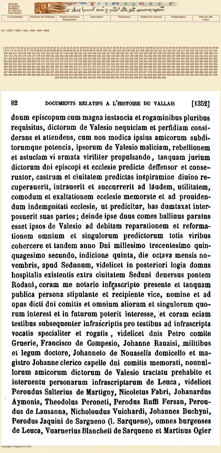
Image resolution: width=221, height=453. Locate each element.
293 (145, 61)
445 (211, 69)
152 (131, 53)
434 (159, 69)
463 (80, 72)
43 (130, 48)
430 (141, 69)
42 (127, 48)
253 (173, 58)
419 (89, 69)
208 (178, 56)
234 (85, 58)
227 (52, 58)
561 (159, 77)
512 (94, 75)
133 (43, 53)
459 (62, 72)
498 (29, 75)
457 (52, 72)
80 (38, 50)
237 (99, 58)
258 (197, 58)
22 (61, 48)
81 (41, 50)
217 (6, 58)
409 (43, 69)
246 (141, 58)
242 (122, 58)
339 (145, 64)
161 (173, 53)
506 (66, 75)
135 (52, 53)
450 (20, 72)
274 (57, 61)
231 (71, 58)
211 (192, 56)
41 (124, 48)
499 (34, 75)
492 (215, 72)
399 (211, 67)
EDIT (10, 30)
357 (15, 67)
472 (122, 72)
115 (174, 50)
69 (216, 48)
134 (48, 53)
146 (103, 53)
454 (38, 72)
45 (137, 48)
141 (80, 53)
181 (52, 56)
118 (187, 50)
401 (6, 69)
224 (38, 58)
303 (192, 61)
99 (101, 50)
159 (164, 53)
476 (141, 72)
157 (155, 53)
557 (141, 77)
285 (108, 61)
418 (85, 69)
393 (183, 67)
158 (159, 53)
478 (150, 72)
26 (74, 48)
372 (85, 67)
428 (131, 69)
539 (57, 77)
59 (183, 48)
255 (183, 58)
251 (164, 58)
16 (41, 48)
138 (66, 53)
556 (136, 77)
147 (108, 53)
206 (169, 56)
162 (178, 53)
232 (76, 58)
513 (99, 75)
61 (190, 48)
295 (155, 61)
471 (117, 72)
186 (76, 56)
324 (76, 64)
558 (145, 77)
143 (89, 53)
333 (117, 64)
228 (57, 58)
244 (131, 58)
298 (169, 61)
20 (54, 48)
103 (119, 50)
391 (173, 67)
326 (85, 64)
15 (38, 48)
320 (57, 64)
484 (178, 72)
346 (178, 64)
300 (178, 61)
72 (11, 50)
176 (29, 56)
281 (89, 61)
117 (183, 50)
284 (103, 61)
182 (57, 56)
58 (180, 48)
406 (29, 69)
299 (173, 61)
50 (154, 48)
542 (71, 77)
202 (150, 56)
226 (48, 58)
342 (159, 64)
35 (104, 48)
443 (201, 69)
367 (62, 67)
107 (138, 50)
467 (99, 72)
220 (20, 58)
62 (193, 48)
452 (29, 72)
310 (10, 64)
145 (99, 53)
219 (15, 58)
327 (89, 64)
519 (127, 75)
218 (10, 58)
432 (150, 69)
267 (24, 61)
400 (215, 67)
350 (197, 64)
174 (20, 56)
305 (201, 61)
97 (94, 50)
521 (136, 75)
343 (164, 64)
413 (62, 69)
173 (15, 56)
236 (94, 58)
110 (151, 50)
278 (76, 61)
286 (113, 61)
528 (169, 75)
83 (48, 50)
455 (43, 72)
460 (66, 72)
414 (66, 69)
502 (48, 75)
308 (215, 61)
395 (192, 67)
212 (197, 56)
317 (43, 64)
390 (169, 67)
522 (141, 75)
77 (28, 50)
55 (170, 48)
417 (80, 69)
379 (117, 67)
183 (62, 56)
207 (174, 56)
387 (155, 67)
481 (164, 72)
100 (105, 50)
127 (15, 53)
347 (183, 64)
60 (187, 48)
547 (94, 77)
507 (71, 75)
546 (89, 77)
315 (34, 64)
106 (133, 50)
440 (187, 69)
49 (150, 48)
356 (10, 67)
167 (201, 53)
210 (188, 56)
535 (201, 75)
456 (48, 72)
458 (57, 72)
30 (87, 48)
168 (206, 53)
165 (192, 53)
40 (121, 48)
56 (173, 48)
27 (78, 48)
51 (157, 48)
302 (187, 61)
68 (213, 48)
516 (113, 75)
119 (192, 50)
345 (173, 64)
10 (21, 48)
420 (94, 69)
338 (141, 64)
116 (178, 50)
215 (211, 56)
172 (10, 56)
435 (164, 69)
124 (215, 50)
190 (94, 56)
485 (183, 72)
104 (124, 50)
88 (64, 50)
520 (131, 75)
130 (29, 53)
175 (24, 56)
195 (118, 56)
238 (103, 58)
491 (211, 72)
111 (156, 50)
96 (91, 50)
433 (155, 69)
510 (85, 75)
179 (43, 56)
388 (159, 67)
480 (159, 72)
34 (101, 48)
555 (131, 77)
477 (145, 72)
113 (165, 50)
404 (20, 69)
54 (167, 48)
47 (144, 48)
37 (111, 48)
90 (71, 50)
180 (48, 56)
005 (33, 30)
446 (215, 69)
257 (192, 58)
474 (131, 72)
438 (178, 69)
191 (99, 56)
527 (164, 75)
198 (132, 56)
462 (76, 72)
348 (187, 64)
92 (78, 50)
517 (117, 75)
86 (58, 50)
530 (178, 75)
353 (211, 64)
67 (210, 48)
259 (201, 58)
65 (203, 48)
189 (90, 56)
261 (211, 58)
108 (142, 50)
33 (97, 48)
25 (71, 48)
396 (197, 67)
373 (89, 67)
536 (206, 75)
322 (66, 64)
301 (183, 61)
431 (145, 69)
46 (140, 48)
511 (90, 75)
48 (147, 48)
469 (108, 72)
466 (94, 72)
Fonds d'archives (70, 17)
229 (62, 58)
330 (103, 64)
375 (99, 67)
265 (15, 61)
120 (197, 50)
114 (169, 50)
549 (103, 77)
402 (10, 69)
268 (29, 61)
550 (108, 77)
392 (178, 67)
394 (187, 67)
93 (81, 50)
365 (52, 67)
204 (160, 56)
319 (52, 64)
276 (66, 61)
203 (155, 56)
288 (122, 61)
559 (150, 77)
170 (215, 53)
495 (15, 75)
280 (85, 61)
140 (76, 53)
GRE (18, 30)
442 (197, 69)
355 (6, 67)
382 (131, 67)
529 (173, 75)
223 (34, 58)
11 (25, 48)
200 (141, 56)
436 (169, 69)
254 (178, 58)
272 (48, 61)
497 (24, 75)
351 (201, 64)
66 (207, 48)
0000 (46, 30)
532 (187, 75)
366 (57, 67)
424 (113, 69)
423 (108, 69)
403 (15, 69)
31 (91, 48)
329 (99, 64)
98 (97, 50)
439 (183, 69)
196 (122, 56)
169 (211, 53)
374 (94, 67)
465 (89, 72)
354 (215, 64)
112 (160, 50)
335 (127, 64)
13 (31, 48)
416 (76, 69)
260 (206, 58)
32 (94, 48)
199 (136, 56)
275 (62, 61)
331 (108, 64)
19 (51, 48)
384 (141, 67)
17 (44, 48)
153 (136, 53)
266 (20, 61)
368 (66, 67)
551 (113, 77)
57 (177, 48)
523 (145, 75)
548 (99, 77)
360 (29, 67)
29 (84, 48)
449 (15, 72)
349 (192, 64)
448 (10, 72)
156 (150, 53)
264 (10, 61)
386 (150, 67)
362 (38, 67)
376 (103, 67)
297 (164, 61)
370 (76, 67)
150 (122, 53)
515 (108, 75)
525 (155, 75)
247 (145, 58)
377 (108, 67)
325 (80, 64)
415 (71, 69)
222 (29, 58)
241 (117, 58)
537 (211, 75)
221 (24, 58)
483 (173, 72)
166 (197, 53)
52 (160, 48)
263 (6, 61)
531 (183, 75)
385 (145, 67)
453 (34, 72)
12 (28, 48)
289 (127, 61)
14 (35, 48)
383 (136, 67)
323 (71, 64)
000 (39, 30)
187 (80, 56)
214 (206, 56)
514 (103, 75)
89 (68, 50)
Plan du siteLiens (206, 18)
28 (81, 48)
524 (150, 75)
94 (84, 50)
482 (169, 72)
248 (150, 58)
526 (159, 75)
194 (113, 56)
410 (48, 69)
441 (192, 69)
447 (6, 72)
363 (43, 67)
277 (71, 61)
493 (6, 75)
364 (48, 67)
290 (131, 61)
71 (8, 50)
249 (155, 58)
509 (80, 75)
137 (62, 53)
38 (114, 48)
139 (71, 53)
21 (58, 48)
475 (136, 72)
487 (192, 72)
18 (48, 48)
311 (15, 64)
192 (104, 56)
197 (127, 56)
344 (169, 64)
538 (215, 75)
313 (24, 64)
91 (74, 50)
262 (215, 58)
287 (117, 61)
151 (127, 53)
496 (20, 75)
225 (43, 58)
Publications (179, 17)
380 (122, 67)
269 (34, 61)
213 (201, 56)
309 (6, 64)
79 (35, 50)
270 (38, 61)
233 (80, 58)
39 (117, 48)
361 (34, 67)
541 (66, 77)
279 (80, 61)
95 (87, 50)
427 (127, 69)
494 (10, 75)
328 (94, 64)
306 (206, 61)
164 (187, 53)
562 (164, 77)
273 (52, 61)
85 (54, 50)
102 (114, 50)
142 (85, 53)
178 (38, 56)
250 (159, 58)
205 (164, 56)
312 (20, 64)
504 (57, 75)
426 (122, 69)
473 (127, 72)
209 (183, 56)
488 (197, 72)
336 (131, 64)
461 (71, 72)
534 (197, 75)
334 (122, 64)
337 (136, 64)
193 (108, 56)
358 (20, 67)
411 (52, 69)
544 (80, 77)
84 (51, 50)
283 (99, 61)
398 (206, 67)
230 (66, 58)
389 (164, 67)
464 (85, 72)
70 (5, 50)
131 (34, 53)
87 (61, 50)
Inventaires (97, 17)
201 (146, 56)
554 (127, 77)
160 (169, 53)
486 (187, 72)
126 (10, 53)
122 (206, 50)
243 (127, 58)
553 (122, 77)
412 (57, 69)
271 (43, 61)
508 (76, 75)
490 (206, 72)
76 (25, 50)
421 (99, 69)
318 (48, 64)
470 (113, 72)
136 (57, 53)
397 (201, 67)
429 (136, 69)
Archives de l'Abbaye (42, 17)
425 (117, 69)
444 (206, 69)
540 (62, 77)
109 (147, 50)
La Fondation (15, 17)
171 (6, 56)
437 (173, 69)
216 (215, 56)
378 (113, 67)
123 (211, 50)
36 (107, 48)
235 (89, 58)
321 (62, 64)
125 (6, 53)
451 (24, 72)
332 (113, 64)
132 (38, 53)
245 (136, 58)
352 (206, 64)
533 (192, 75)
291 (136, 61)
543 (76, 77)
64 (200, 48)
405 (24, 69)
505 (62, 75)
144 (94, 53)
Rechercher (69, 19)
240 (113, 58)
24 (68, 48)
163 (183, 53)
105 (128, 50)
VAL (25, 30)
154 (141, 53)
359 (24, 67)
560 (155, 77)
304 (197, 61)
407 (34, 69)
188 (85, 56)
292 (141, 61)
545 (85, 77)
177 (34, 56)
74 (18, 50)
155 (145, 53)
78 (31, 50)
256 (187, 58)
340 (150, 64)
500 (38, 75)
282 (94, 61)
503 (52, 75)
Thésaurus (124, 17)
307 (211, 61)
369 (71, 67)
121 (201, 50)
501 (43, 75)
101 (110, 50)
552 (117, 77)
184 (66, 56)
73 (15, 50)
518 (122, 75)
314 (29, 64)
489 (201, 72)
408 (38, 69)
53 (164, 48)
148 (113, 53)
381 (127, 67)
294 (150, 61)
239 (108, 58)
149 (117, 53)
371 (80, 67)
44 (134, 48)
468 (103, 72)
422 (103, 69)
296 (159, 61)
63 (197, 48)
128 (20, 53)
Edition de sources (151, 17)
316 (38, 64)
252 (169, 58)
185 (71, 56)
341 (155, 64)
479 (155, 72)
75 (21, 50)
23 (64, 48)
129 (24, 53)
